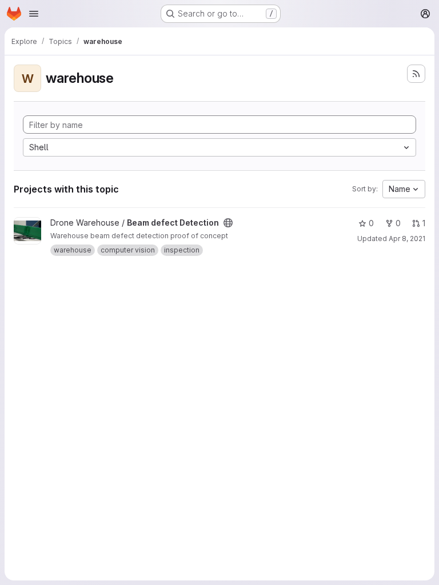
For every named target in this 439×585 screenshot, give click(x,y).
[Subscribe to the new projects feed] (416, 74)
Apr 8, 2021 (407, 238)
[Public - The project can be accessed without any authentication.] (228, 222)
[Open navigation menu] (34, 14)
